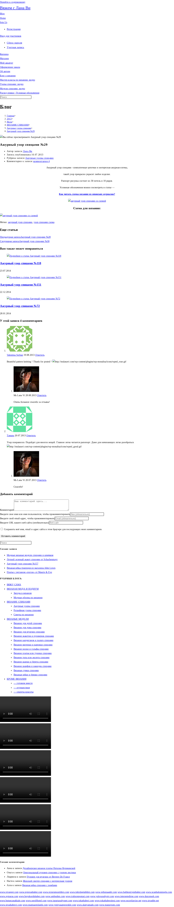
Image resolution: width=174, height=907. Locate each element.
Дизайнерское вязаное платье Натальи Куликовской (49, 868)
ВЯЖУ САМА (14, 584)
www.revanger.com (9, 892)
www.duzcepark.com (149, 896)
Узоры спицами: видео (11, 84)
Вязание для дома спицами (27, 627)
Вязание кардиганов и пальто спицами (33, 640)
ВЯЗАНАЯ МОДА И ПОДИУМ (23, 589)
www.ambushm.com (55, 896)
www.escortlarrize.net (130, 900)
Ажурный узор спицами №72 (20, 306)
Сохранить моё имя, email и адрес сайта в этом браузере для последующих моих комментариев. (53, 529)
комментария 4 (41, 161)
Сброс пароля (14, 42)
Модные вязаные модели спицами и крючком (30, 555)
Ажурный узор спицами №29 (21, 131)
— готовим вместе (23, 683)
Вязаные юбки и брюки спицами (30, 674)
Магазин (4, 58)
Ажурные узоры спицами (39, 158)
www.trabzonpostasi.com (78, 896)
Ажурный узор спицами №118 (20, 263)
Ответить (40, 355)
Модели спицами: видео (12, 88)
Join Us (3, 22)
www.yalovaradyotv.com (102, 896)
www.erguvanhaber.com (30, 892)
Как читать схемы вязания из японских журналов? (87, 194)
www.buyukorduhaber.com (32, 896)
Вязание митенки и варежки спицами (33, 644)
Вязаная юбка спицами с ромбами (39, 885)
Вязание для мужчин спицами (29, 632)
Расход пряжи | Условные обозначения (19, 93)
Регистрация (14, 29)
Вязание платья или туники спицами (33, 653)
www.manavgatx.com (109, 905)
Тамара (10, 435)
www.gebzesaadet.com (106, 892)
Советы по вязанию (24, 614)
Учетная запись (15, 47)
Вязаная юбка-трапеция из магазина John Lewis (31, 568)
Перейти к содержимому (12, 2)
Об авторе (5, 71)
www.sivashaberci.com (11, 905)
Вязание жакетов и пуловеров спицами (34, 636)
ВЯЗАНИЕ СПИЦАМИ (18, 602)
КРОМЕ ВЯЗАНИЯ (16, 679)
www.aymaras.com (9, 896)
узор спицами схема (44, 222)
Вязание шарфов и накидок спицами (32, 666)
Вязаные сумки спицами (26, 670)
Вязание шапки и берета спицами (31, 662)
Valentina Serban (15, 355)
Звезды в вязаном (23, 593)
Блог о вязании (8, 75)
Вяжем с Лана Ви (15, 8)
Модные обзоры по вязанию (28, 597)
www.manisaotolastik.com (35, 905)
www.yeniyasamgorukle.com (62, 905)
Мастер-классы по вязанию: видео (17, 80)
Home (3, 18)
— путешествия (22, 687)
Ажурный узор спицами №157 (22, 563)
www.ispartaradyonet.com (59, 900)
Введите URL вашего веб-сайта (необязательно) (24, 522)
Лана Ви (27, 151)
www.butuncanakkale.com (12, 900)
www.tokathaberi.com (83, 900)
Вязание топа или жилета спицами (31, 657)
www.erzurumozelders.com (56, 892)
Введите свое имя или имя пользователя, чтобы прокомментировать (35, 514)
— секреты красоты (23, 692)
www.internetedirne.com (126, 896)
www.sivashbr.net (150, 900)
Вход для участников (10, 36)
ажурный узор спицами (20, 222)
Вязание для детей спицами (28, 623)
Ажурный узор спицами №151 (20, 284)
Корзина (4, 54)
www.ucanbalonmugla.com (159, 892)
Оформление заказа (10, 67)
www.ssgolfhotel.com (36, 900)
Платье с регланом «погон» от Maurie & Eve (29, 572)
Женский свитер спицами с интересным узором (47, 881)
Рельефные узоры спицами (27, 610)
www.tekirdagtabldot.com (82, 892)
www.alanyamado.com (88, 905)
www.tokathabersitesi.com (107, 900)
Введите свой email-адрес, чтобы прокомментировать (27, 518)
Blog (2, 13)
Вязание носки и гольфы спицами (31, 649)
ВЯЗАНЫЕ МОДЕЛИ (18, 619)
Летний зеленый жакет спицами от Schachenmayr (32, 559)
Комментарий (7, 510)
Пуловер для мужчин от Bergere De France (48, 877)
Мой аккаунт (6, 63)
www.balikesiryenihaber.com (131, 892)
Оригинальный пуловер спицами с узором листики (49, 872)
